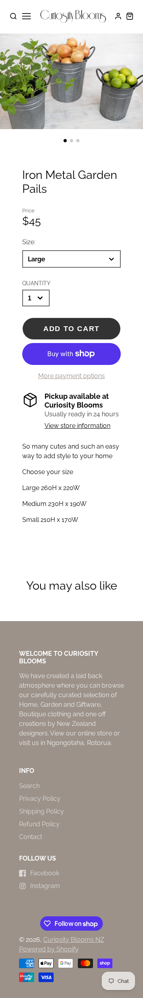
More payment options (71, 376)
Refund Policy (39, 824)
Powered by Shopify (49, 949)
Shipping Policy (41, 811)
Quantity (36, 283)
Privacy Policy (39, 798)
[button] (65, 140)
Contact (30, 837)
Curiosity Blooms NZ (73, 939)
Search (29, 786)
